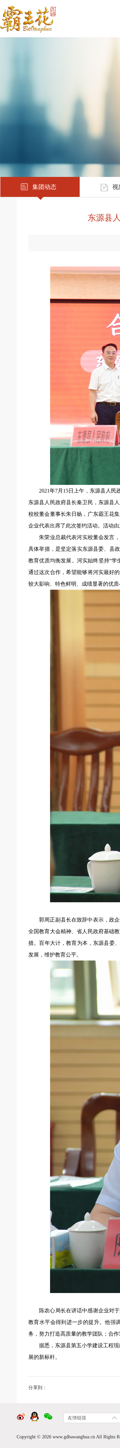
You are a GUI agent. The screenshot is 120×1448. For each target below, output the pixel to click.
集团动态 (44, 187)
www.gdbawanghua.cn (74, 1436)
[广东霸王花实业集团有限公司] (31, 16)
